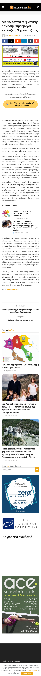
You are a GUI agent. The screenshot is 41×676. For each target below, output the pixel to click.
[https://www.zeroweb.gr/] (20, 494)
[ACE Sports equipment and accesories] (20, 605)
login (8, 466)
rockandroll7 (13, 35)
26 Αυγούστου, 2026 (21, 218)
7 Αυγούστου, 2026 (21, 233)
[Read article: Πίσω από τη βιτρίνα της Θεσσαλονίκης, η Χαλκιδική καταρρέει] (6, 213)
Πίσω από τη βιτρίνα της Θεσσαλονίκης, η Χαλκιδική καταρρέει (23, 213)
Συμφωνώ (27, 673)
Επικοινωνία (16, 661)
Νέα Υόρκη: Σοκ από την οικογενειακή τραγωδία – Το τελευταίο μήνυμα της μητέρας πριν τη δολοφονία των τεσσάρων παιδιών (25, 225)
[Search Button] (38, 7)
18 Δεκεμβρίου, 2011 (28, 35)
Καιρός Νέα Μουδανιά (17, 536)
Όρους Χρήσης (32, 670)
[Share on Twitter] (11, 41)
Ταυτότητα (5, 661)
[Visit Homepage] (20, 7)
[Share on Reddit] (18, 41)
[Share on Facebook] (5, 41)
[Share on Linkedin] (24, 41)
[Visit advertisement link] (20, 55)
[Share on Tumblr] (30, 41)
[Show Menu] (3, 7)
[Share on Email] (36, 41)
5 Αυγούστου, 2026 (10, 460)
